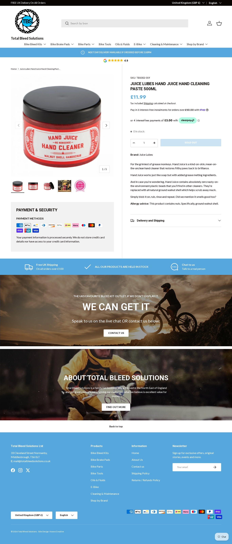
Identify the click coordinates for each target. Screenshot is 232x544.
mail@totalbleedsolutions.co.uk (32, 461)
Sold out (191, 142)
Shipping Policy (140, 473)
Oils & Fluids (122, 44)
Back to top (116, 426)
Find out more (116, 407)
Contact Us (116, 332)
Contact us (138, 466)
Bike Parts (84, 44)
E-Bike (138, 44)
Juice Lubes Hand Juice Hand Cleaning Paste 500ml (40, 69)
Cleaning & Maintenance (164, 44)
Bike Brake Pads (60, 44)
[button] (116, 60)
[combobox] (124, 23)
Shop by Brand (195, 44)
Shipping (148, 103)
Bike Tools (105, 44)
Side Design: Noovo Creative (51, 531)
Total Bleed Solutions (27, 531)
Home (14, 69)
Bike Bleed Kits (33, 44)
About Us (137, 459)
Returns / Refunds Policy (146, 480)
